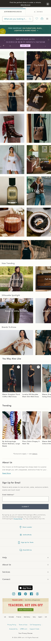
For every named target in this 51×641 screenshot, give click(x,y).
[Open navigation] (47, 18)
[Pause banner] (47, 4)
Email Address (7, 495)
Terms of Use (23, 624)
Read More (6, 473)
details (34, 454)
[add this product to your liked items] (18, 367)
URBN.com (23, 629)
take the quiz (25, 5)
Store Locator (27, 527)
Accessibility (13, 629)
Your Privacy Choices (25, 633)
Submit (25, 507)
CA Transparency (35, 624)
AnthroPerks (27, 535)
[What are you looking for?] (30, 18)
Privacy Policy (18, 518)
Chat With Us (27, 550)
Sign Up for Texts (27, 542)
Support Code (34, 629)
